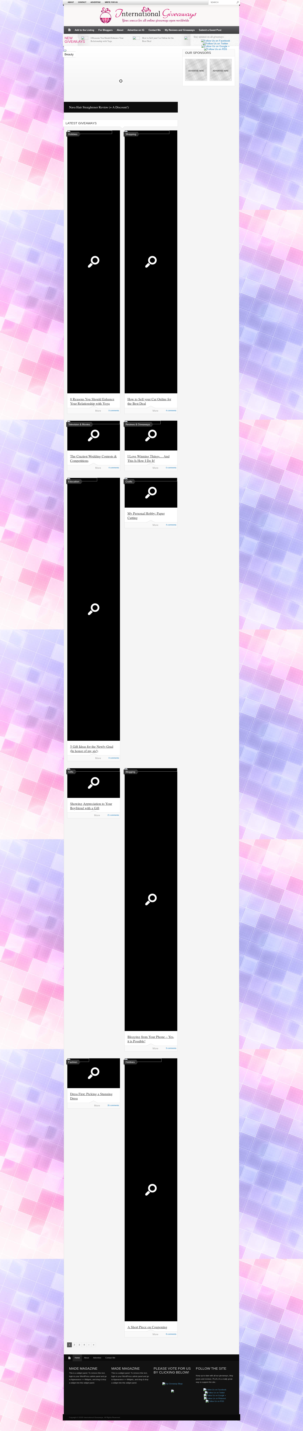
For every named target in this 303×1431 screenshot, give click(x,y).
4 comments (171, 410)
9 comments (171, 1048)
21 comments (113, 815)
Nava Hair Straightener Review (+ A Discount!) (99, 107)
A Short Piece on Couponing (147, 1327)
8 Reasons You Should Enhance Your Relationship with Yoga (107, 39)
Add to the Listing (84, 30)
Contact (82, 2)
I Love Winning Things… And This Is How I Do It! (148, 458)
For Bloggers (105, 30)
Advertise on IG (135, 30)
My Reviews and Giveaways (180, 30)
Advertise (95, 2)
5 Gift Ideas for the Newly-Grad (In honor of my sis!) (91, 748)
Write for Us (111, 2)
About (71, 2)
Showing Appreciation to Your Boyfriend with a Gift (91, 805)
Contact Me (155, 30)
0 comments (114, 410)
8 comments (171, 1334)
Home (77, 1358)
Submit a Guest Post (210, 30)
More (98, 410)
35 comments (113, 1105)
